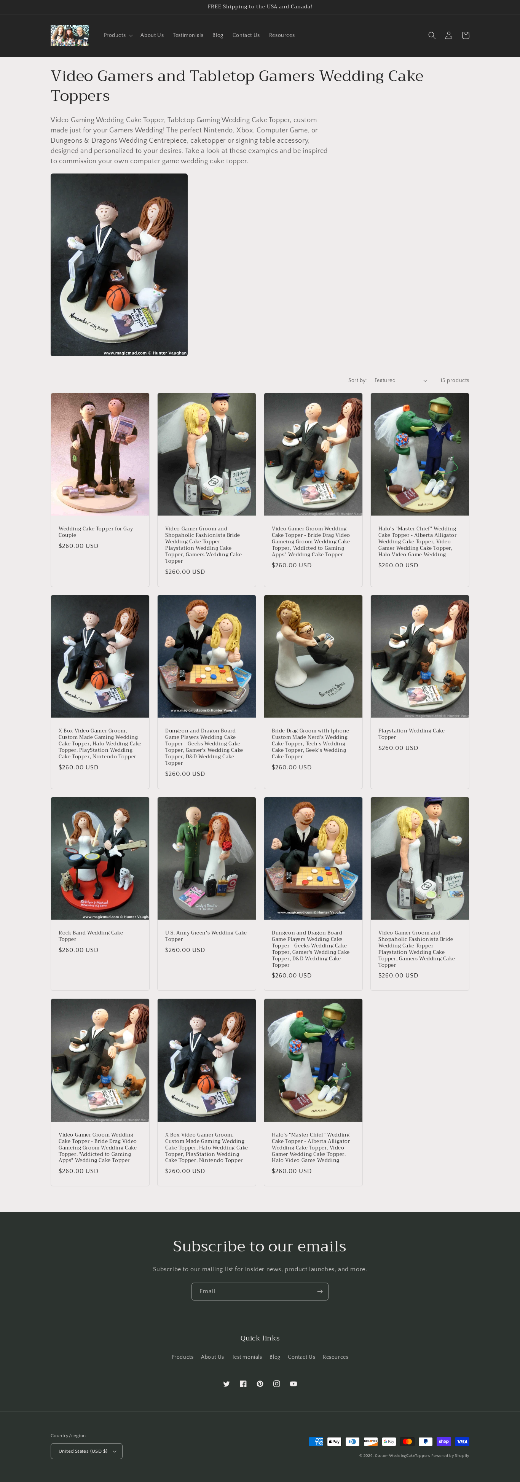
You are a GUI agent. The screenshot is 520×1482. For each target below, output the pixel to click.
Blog (275, 1357)
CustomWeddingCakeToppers (402, 1456)
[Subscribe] (319, 1292)
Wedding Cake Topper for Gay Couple (96, 532)
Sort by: (357, 380)
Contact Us (301, 1357)
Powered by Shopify (450, 1456)
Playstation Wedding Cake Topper (411, 734)
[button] (117, 35)
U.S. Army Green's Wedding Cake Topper (206, 936)
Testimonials (247, 1357)
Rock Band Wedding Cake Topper (91, 936)
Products (183, 1357)
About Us (212, 1357)
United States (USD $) (83, 1451)
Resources (335, 1357)
